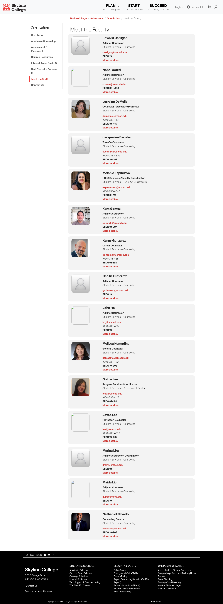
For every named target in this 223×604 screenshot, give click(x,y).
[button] (215, 7)
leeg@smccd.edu (112, 393)
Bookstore (82, 579)
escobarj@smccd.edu (115, 151)
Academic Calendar (78, 570)
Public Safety (120, 570)
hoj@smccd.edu (112, 322)
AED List (134, 573)
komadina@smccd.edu (115, 358)
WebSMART (75, 585)
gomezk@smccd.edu (115, 223)
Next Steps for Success (44, 69)
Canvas (86, 585)
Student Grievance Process (127, 588)
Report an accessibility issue (38, 591)
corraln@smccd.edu (114, 84)
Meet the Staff (39, 79)
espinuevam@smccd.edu (117, 187)
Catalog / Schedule (78, 576)
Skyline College (78, 18)
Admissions (96, 18)
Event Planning (165, 579)
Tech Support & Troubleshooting (84, 582)
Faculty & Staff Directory (169, 582)
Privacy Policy (120, 576)
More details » (110, 60)
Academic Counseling (43, 41)
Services (176, 573)
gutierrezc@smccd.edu (116, 290)
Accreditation (164, 570)
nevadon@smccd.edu (115, 528)
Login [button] (179, 7)
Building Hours (189, 573)
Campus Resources (42, 57)
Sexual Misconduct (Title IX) (127, 585)
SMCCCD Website (167, 588)
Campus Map (164, 573)
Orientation (113, 18)
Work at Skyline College (169, 585)
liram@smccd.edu (113, 465)
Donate (161, 576)
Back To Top (156, 601)
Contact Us (37, 85)
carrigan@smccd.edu (115, 52)
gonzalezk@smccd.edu (116, 254)
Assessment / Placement (39, 49)
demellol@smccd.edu (115, 116)
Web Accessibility (122, 591)
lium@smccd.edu (112, 496)
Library (72, 579)
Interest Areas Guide (43, 63)
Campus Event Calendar (80, 573)
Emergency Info (121, 573)
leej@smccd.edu (112, 429)
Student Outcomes (182, 570)
